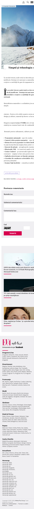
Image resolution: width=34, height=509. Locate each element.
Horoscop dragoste (8, 468)
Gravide (27, 445)
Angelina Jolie (6, 370)
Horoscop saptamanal (9, 495)
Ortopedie (15, 410)
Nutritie (4, 420)
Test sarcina (6, 408)
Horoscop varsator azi (9, 486)
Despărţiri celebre (20, 454)
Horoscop (5, 460)
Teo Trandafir (23, 368)
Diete (4, 416)
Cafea (4, 429)
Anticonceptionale (23, 406)
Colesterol (14, 406)
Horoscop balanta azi (9, 491)
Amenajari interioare (20, 441)
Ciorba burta (25, 433)
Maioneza (21, 431)
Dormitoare (17, 443)
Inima (14, 405)
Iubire (8, 356)
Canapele (10, 443)
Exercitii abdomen (21, 418)
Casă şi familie (7, 439)
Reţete (4, 426)
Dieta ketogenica (12, 421)
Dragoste (5, 355)
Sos (22, 428)
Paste (10, 428)
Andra (4, 371)
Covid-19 (9, 456)
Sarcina (4, 405)
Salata (26, 428)
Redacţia (4, 505)
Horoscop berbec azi (8, 493)
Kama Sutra (24, 356)
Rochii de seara (12, 393)
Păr (3, 382)
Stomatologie (6, 406)
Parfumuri (17, 382)
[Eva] (6, 2)
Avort (28, 408)
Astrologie (5, 471)
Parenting (5, 445)
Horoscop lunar (7, 473)
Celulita (25, 383)
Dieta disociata (22, 420)
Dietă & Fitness (8, 414)
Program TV (10, 373)
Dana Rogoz (15, 370)
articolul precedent (11, 173)
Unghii (11, 382)
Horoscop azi (6, 466)
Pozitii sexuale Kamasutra (10, 358)
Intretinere (5, 418)
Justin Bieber (22, 371)
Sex (19, 356)
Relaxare (22, 416)
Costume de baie (7, 395)
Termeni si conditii (23, 504)
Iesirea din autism (8, 454)
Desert (15, 431)
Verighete (17, 397)
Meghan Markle (7, 366)
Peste (19, 428)
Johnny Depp (14, 368)
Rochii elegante (23, 395)
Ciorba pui (17, 433)
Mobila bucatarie (7, 441)
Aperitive (10, 431)
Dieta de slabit (12, 420)
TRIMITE (12, 233)
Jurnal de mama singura (16, 445)
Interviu (11, 453)
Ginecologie (27, 405)
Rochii (7, 382)
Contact (11, 505)
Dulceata (13, 429)
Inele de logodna (7, 397)
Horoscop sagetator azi (9, 485)
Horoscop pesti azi (8, 488)
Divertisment (7, 364)
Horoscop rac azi (7, 474)
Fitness (8, 416)
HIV (11, 410)
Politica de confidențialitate (9, 504)
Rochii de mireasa (22, 393)
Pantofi (16, 395)
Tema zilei (25, 453)
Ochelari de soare (25, 397)
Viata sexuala (19, 355)
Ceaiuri (10, 405)
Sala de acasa (22, 421)
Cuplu (4, 356)
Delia (8, 371)
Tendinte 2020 (6, 398)
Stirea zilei (18, 453)
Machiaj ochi (6, 385)
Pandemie (15, 456)
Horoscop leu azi (7, 490)
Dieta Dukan (15, 416)
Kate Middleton (18, 366)
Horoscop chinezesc (8, 469)
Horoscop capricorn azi (9, 481)
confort (24, 179)
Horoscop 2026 (7, 463)
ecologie (18, 179)
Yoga (27, 416)
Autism (15, 446)
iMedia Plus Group (20, 500)
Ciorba (14, 428)
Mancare (5, 428)
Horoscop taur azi (8, 480)
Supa (8, 429)
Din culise (5, 453)
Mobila (4, 443)
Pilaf (26, 431)
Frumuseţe (6, 379)
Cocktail (24, 429)
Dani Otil (22, 370)
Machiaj (28, 382)
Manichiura (9, 383)
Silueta (4, 421)
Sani (3, 383)
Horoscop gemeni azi (9, 476)
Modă (4, 391)
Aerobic (12, 418)
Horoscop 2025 (7, 464)
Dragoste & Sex (8, 353)
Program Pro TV (20, 373)
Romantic (12, 355)
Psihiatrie (22, 410)
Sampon (16, 383)
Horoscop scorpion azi (9, 483)
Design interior (26, 443)
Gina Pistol (14, 371)
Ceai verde (5, 410)
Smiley (28, 370)
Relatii (26, 355)
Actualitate (6, 451)
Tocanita (19, 429)
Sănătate (5, 403)
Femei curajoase (7, 446)
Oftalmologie (22, 408)
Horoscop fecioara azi (9, 478)
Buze (20, 383)
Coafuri (23, 382)
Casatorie (14, 356)
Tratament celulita (17, 385)
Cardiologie (14, 408)
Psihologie (20, 405)
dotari (29, 179)
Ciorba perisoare (7, 433)
